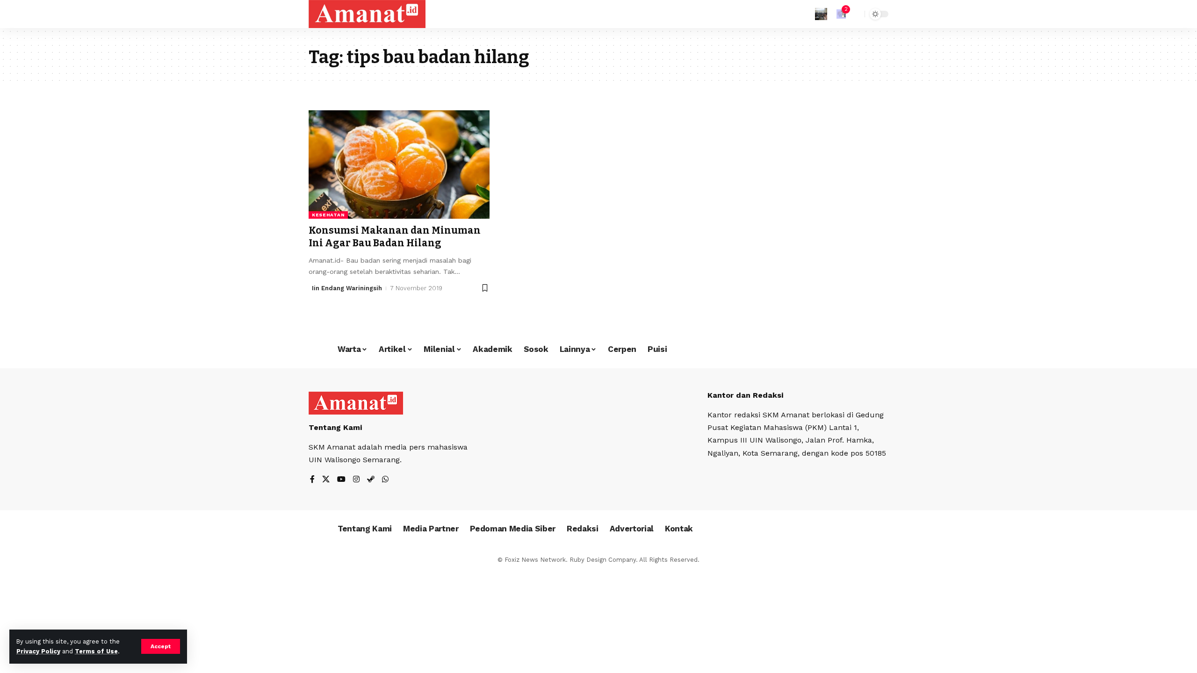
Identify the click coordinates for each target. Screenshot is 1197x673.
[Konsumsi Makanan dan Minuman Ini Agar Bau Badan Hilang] (399, 164)
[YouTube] (341, 480)
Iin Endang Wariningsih (347, 288)
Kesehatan (328, 214)
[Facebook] (312, 480)
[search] (855, 14)
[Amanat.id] (367, 14)
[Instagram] (356, 480)
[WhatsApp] (385, 480)
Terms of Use (96, 651)
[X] (326, 480)
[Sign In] (821, 14)
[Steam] (371, 480)
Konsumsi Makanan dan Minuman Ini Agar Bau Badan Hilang (395, 236)
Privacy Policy (38, 651)
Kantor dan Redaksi (745, 395)
